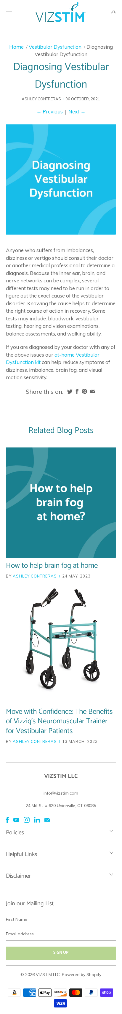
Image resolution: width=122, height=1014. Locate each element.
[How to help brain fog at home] (61, 502)
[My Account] (7, 14)
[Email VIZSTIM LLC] (47, 820)
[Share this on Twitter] (69, 391)
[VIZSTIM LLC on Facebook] (7, 820)
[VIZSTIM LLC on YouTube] (16, 820)
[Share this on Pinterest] (84, 391)
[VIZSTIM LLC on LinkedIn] (37, 820)
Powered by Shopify (81, 974)
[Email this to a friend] (92, 391)
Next (77, 111)
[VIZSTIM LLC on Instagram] (27, 820)
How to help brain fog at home (52, 565)
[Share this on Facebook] (77, 391)
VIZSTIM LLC (48, 974)
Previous (49, 111)
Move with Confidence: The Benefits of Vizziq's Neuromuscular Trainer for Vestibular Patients (59, 721)
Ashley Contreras (35, 576)
